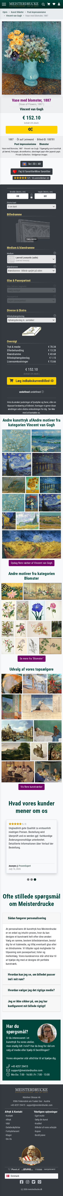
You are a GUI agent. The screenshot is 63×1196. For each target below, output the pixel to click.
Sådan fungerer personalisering (27, 918)
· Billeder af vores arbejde (45, 1127)
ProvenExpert (25, 866)
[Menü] (4, 4)
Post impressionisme (36, 12)
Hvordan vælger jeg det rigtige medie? (31, 990)
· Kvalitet (38, 1123)
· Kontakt (9, 1115)
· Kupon (37, 1131)
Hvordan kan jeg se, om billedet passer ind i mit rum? (31, 977)
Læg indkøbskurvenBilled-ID (33, 381)
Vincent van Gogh (14, 15)
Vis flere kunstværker (31, 786)
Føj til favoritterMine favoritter (33, 171)
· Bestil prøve (39, 1135)
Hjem (5, 12)
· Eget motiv (39, 1115)
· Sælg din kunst (41, 1119)
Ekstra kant (11, 202)
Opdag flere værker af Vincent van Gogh (31, 562)
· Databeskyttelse (12, 1127)
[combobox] (31, 206)
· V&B (7, 1123)
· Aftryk (8, 1119)
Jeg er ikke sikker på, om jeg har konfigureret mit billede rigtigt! (27, 1003)
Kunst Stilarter (17, 12)
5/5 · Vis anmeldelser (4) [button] (38, 178)
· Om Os (8, 1139)
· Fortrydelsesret (12, 1131)
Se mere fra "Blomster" (31, 658)
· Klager (8, 1135)
